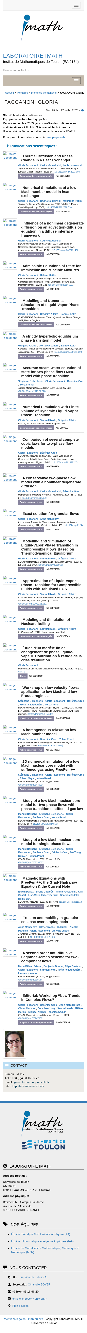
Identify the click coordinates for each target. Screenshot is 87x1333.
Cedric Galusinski (50, 165)
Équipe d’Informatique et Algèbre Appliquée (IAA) (42, 1241)
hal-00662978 (52, 866)
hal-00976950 (52, 608)
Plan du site (35, 1318)
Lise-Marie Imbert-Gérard (42, 895)
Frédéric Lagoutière (31, 704)
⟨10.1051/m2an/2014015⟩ (45, 824)
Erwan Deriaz (26, 891)
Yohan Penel (27, 384)
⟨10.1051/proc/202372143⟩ (65, 250)
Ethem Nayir (27, 778)
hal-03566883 (63, 718)
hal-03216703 (63, 176)
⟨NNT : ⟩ (22, 671)
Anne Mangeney (49, 519)
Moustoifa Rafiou (72, 201)
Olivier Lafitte (59, 852)
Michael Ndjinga (37, 1012)
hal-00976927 (63, 428)
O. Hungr (62, 927)
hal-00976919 (52, 356)
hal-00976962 (52, 906)
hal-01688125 (63, 211)
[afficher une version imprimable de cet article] (82, 110)
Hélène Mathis (48, 275)
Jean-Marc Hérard (69, 1005)
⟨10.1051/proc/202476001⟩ (31, 1018)
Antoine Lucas (60, 930)
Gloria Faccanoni (28, 165)
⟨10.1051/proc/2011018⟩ (30, 979)
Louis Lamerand (72, 165)
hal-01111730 (52, 395)
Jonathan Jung (46, 1008)
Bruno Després (45, 891)
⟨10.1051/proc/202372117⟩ (64, 462)
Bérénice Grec (75, 381)
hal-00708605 (52, 984)
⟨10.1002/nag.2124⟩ (73, 525)
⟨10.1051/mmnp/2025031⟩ (34, 498)
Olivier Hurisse (26, 1008)
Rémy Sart (24, 898)
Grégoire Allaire (49, 314)
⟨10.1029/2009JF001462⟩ (42, 937)
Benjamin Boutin (53, 966)
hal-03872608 (52, 254)
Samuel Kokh (68, 314)
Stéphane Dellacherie (30, 381)
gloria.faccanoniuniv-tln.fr (31, 1082)
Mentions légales (14, 1318)
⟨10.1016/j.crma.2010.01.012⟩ (32, 603)
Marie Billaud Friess (29, 966)
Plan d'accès (20, 1305)
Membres (22, 92)
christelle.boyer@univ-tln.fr (29, 1298)
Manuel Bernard (27, 814)
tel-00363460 (35, 676)
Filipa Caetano (73, 966)
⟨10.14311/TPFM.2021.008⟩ (67, 171)
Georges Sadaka (69, 895)
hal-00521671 (52, 941)
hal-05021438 (52, 502)
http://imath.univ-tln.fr (33, 1277)
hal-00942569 (52, 789)
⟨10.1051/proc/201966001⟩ (61, 285)
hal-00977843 (63, 636)
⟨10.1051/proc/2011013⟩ (71, 902)
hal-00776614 (52, 529)
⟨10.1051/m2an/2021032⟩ (50, 745)
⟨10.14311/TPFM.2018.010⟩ (59, 207)
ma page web (56, 137)
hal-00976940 (63, 324)
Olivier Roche (47, 927)
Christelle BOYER (39, 1284)
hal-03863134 (52, 466)
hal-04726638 (63, 1022)
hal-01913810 (52, 289)
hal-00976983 (52, 569)
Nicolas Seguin (57, 1012)
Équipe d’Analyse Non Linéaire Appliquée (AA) (40, 1234)
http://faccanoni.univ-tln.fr (28, 1086)
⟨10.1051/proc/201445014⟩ (31, 784)
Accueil (9, 92)
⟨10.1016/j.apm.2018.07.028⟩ (32, 391)
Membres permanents (44, 92)
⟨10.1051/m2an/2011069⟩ (50, 565)
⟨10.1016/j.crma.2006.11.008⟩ (68, 352)
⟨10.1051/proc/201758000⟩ (40, 714)
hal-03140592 (52, 750)
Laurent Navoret (27, 973)
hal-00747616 (52, 828)
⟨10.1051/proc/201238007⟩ (31, 862)
